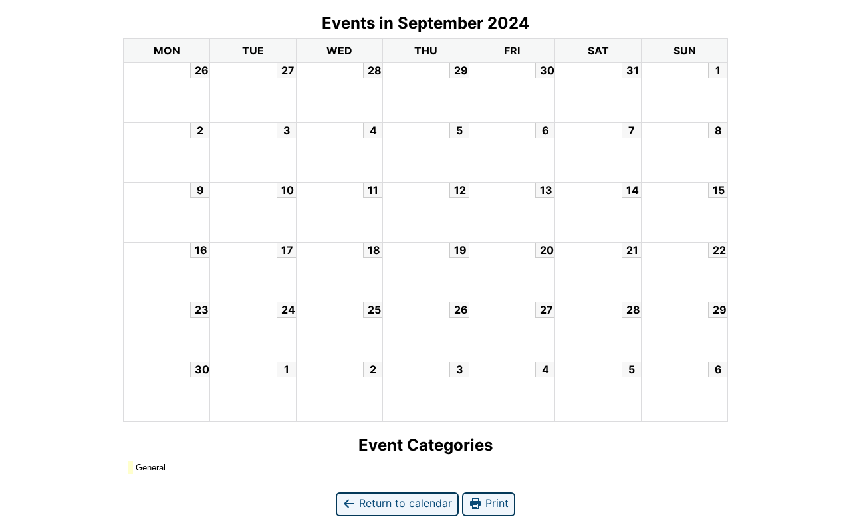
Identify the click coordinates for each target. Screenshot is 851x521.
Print (495, 503)
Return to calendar (404, 503)
